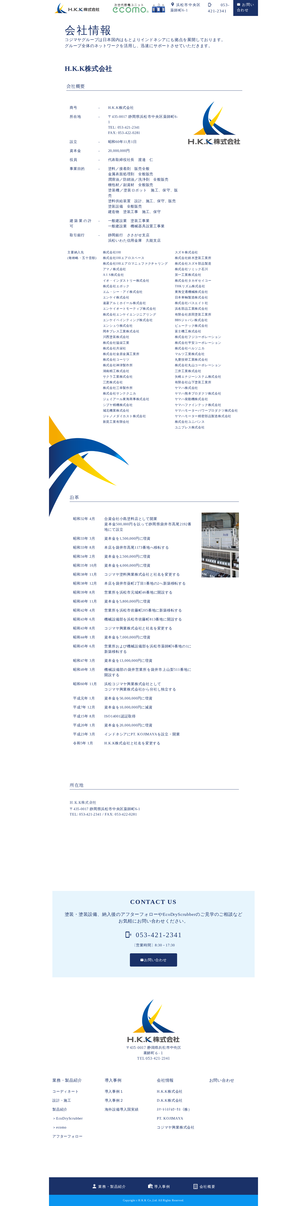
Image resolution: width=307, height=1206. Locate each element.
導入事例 (113, 1080)
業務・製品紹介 (67, 1080)
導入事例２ (114, 1100)
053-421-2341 (157, 934)
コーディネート (65, 1091)
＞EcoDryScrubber (67, 1118)
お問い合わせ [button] (155, 960)
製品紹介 (59, 1109)
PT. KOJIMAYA (170, 1118)
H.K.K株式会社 (170, 1091)
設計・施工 (61, 1100)
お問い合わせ (222, 1080)
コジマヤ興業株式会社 (176, 1127)
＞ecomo (59, 1127)
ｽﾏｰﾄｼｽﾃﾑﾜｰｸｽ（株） (174, 1109)
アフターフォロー (67, 1136)
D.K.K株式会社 (170, 1100)
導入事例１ (114, 1091)
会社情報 (165, 1080)
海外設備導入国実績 (122, 1109)
